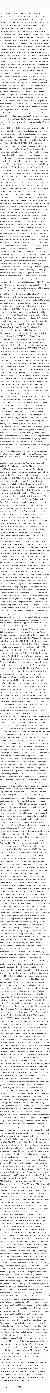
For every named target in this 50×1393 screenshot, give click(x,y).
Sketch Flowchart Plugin (17, 1377)
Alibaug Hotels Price (20, 1380)
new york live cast (22, 3)
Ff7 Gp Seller (29, 1365)
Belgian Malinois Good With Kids (19, 1368)
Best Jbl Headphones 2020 (11, 1365)
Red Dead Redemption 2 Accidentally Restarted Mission (24, 1362)
